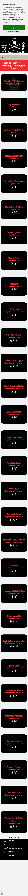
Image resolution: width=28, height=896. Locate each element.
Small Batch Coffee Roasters (14, 641)
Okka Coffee (14, 488)
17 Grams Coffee (14, 104)
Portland (14, 565)
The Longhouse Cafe (14, 741)
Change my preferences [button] (14, 31)
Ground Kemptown (14, 412)
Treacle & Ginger (14, 767)
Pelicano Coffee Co (14, 514)
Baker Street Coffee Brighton (14, 181)
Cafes (11, 844)
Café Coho (14, 284)
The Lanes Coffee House (14, 716)
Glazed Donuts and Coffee (14, 386)
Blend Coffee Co (14, 232)
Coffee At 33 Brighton (14, 335)
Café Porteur (14, 309)
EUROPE (8, 54)
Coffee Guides (3, 54)
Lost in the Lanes (14, 463)
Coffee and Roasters (16, 848)
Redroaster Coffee (14, 616)
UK (11, 54)
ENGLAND (15, 54)
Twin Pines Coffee (14, 792)
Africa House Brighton (14, 156)
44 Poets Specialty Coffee (14, 130)
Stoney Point (14, 666)
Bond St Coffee (14, 258)
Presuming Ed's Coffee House (14, 591)
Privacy (11, 855)
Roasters (12, 840)
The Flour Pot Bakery (14, 690)
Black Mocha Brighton (14, 207)
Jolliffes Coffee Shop (14, 437)
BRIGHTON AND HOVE (22, 54)
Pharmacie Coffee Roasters (14, 540)
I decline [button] (14, 28)
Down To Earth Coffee (14, 360)
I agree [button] (14, 25)
